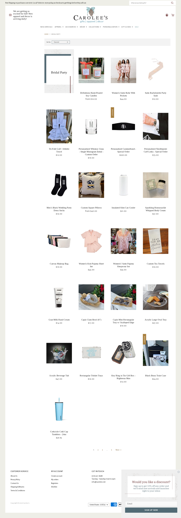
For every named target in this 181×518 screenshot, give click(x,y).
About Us (14, 476)
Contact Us (15, 483)
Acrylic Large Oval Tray (156, 320)
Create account (56, 476)
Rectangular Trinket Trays (91, 375)
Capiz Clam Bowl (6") (91, 320)
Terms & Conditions (18, 491)
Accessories (70, 27)
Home (46, 34)
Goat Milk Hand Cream (59, 320)
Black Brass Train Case (155, 375)
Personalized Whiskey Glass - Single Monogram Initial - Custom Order (91, 152)
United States (97, 505)
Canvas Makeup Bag (59, 264)
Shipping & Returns (17, 487)
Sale (137, 27)
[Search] (172, 3)
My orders (54, 480)
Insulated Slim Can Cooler (123, 208)
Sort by (48, 42)
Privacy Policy (15, 480)
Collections (94, 27)
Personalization (110, 27)
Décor (82, 27)
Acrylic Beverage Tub (59, 375)
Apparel (58, 27)
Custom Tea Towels (155, 264)
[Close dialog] (178, 472)
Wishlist (54, 487)
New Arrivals (46, 27)
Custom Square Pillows (91, 208)
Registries (54, 483)
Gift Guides (126, 27)
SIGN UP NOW (151, 510)
